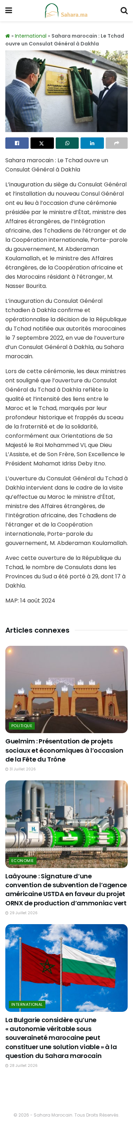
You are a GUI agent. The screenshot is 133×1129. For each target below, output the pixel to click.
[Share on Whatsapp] (67, 143)
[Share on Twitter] (42, 143)
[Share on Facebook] (17, 143)
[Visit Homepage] (66, 11)
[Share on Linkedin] (92, 143)
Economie (22, 860)
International (30, 35)
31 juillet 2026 (22, 769)
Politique (21, 726)
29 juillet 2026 (23, 913)
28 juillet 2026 (23, 1065)
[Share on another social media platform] (117, 143)
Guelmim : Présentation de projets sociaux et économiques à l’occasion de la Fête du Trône (64, 750)
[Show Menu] (8, 10)
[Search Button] (124, 10)
